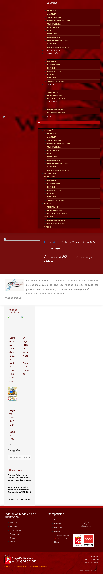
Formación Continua (56, 110)
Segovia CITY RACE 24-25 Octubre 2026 (12, 424)
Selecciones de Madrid (57, 81)
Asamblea (51, 14)
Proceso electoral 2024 (57, 40)
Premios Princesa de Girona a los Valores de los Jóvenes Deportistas (19, 477)
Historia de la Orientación (58, 170)
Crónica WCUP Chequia (19, 500)
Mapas (50, 31)
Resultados (52, 68)
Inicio (46, 242)
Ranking (51, 75)
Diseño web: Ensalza (89, 571)
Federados (52, 34)
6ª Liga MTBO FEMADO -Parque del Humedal (26, 356)
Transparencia (54, 24)
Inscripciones (50, 174)
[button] (69, 122)
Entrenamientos (54, 95)
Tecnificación (53, 92)
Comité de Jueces (54, 71)
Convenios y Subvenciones (58, 21)
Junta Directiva (54, 17)
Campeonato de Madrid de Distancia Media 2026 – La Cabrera (12, 359)
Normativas (52, 61)
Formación (51, 102)
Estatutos (51, 11)
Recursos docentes (56, 113)
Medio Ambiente (54, 27)
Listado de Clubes (55, 37)
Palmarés (51, 78)
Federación (49, 130)
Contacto (51, 44)
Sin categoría (56, 248)
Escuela (50, 84)
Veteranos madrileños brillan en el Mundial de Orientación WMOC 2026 (19, 489)
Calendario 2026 (54, 65)
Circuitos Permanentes (57, 214)
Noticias (50, 116)
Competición (52, 53)
